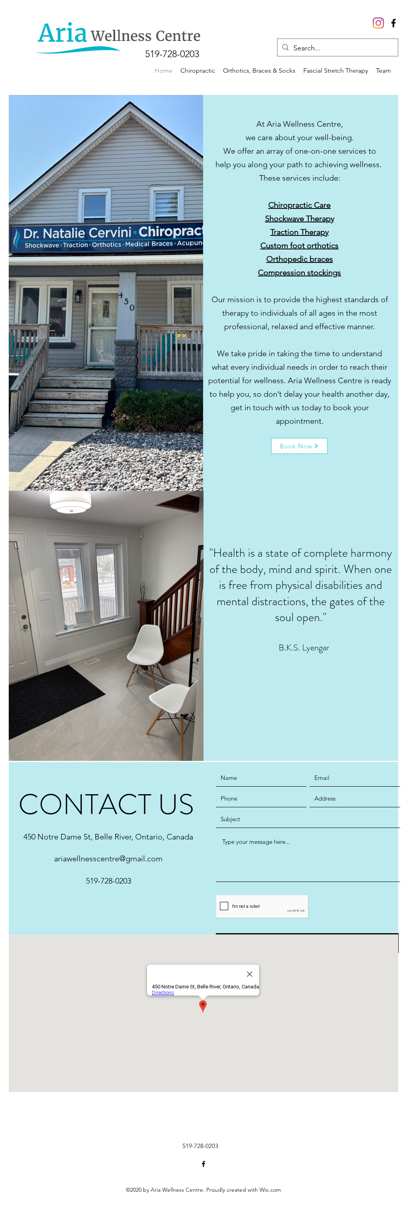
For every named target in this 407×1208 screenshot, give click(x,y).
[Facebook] (393, 23)
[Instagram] (378, 23)
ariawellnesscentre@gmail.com (108, 858)
